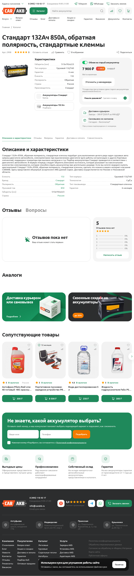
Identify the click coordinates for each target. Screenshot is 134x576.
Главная (6, 27)
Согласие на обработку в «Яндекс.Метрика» (110, 548)
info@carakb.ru (37, 506)
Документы (113, 19)
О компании (8, 545)
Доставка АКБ (66, 552)
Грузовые (43, 549)
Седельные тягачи (47, 552)
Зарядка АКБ (66, 545)
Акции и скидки (71, 19)
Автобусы (43, 556)
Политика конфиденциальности (104, 541)
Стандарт (60, 180)
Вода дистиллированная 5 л (83, 388)
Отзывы (34, 19)
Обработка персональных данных (105, 544)
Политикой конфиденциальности (71, 443)
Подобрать (81, 434)
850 (62, 188)
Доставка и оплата (54, 19)
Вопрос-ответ (19, 19)
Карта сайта (94, 552)
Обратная (59, 184)
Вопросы (36, 210)
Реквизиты (7, 563)
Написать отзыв (112, 255)
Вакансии (100, 19)
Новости (6, 552)
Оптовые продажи (26, 563)
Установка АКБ (67, 549)
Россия (61, 195)
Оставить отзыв (40, 52)
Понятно (119, 564)
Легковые (43, 545)
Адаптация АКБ (67, 556)
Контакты (127, 19)
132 (62, 176)
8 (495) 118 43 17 (36, 3)
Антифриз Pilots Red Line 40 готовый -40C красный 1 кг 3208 (17, 388)
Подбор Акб (23, 560)
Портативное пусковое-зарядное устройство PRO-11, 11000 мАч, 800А (50, 388)
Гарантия (88, 19)
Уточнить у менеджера (98, 82)
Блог (43, 19)
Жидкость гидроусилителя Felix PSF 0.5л (115, 388)
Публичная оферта (98, 555)
